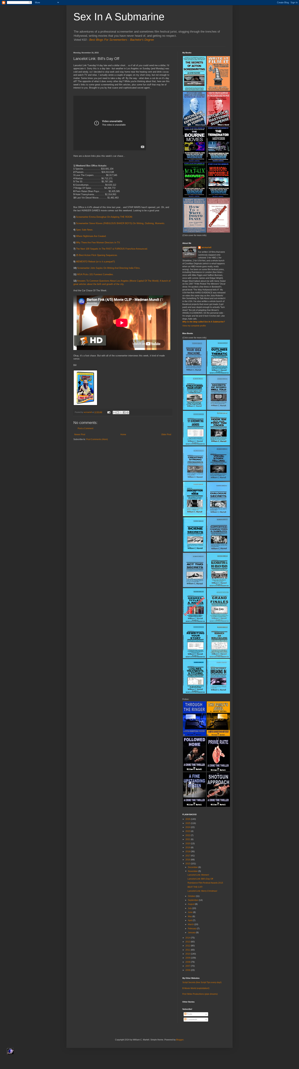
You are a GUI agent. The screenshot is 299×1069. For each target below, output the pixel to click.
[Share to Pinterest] (127, 412)
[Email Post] (108, 412)
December (193, 867)
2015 (188, 863)
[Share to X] (121, 412)
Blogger (179, 1040)
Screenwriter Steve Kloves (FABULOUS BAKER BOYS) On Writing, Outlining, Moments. (120, 223)
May (190, 916)
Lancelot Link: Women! (198, 875)
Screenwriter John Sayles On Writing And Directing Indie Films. (109, 268)
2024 (188, 827)
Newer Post (79, 434)
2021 (188, 839)
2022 (188, 835)
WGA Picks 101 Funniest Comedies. (95, 274)
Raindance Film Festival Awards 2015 (205, 883)
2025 (188, 823)
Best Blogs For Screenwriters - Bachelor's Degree (121, 39)
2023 (188, 831)
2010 (188, 954)
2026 (188, 819)
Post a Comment (85, 428)
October (192, 896)
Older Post (166, 434)
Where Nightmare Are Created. (91, 236)
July (190, 908)
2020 (188, 843)
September (193, 900)
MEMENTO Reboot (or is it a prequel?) (95, 261)
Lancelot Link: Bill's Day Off (200, 879)
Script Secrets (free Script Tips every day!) (201, 982)
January (192, 932)
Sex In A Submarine (118, 17)
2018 (188, 851)
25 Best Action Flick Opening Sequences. (97, 255)
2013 (188, 942)
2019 (188, 847)
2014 (188, 938)
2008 (188, 962)
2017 (188, 855)
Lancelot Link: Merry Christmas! (202, 891)
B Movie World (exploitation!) (195, 988)
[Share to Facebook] (124, 412)
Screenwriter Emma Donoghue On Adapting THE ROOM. (104, 217)
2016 (188, 859)
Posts (189, 1014)
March (191, 924)
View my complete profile (194, 326)
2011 (188, 950)
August (191, 904)
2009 (188, 958)
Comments (191, 1019)
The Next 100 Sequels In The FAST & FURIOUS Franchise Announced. (112, 248)
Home (123, 434)
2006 (188, 970)
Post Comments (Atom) (97, 439)
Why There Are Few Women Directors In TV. (98, 242)
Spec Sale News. (84, 229)
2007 (188, 966)
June (190, 912)
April (190, 920)
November (193, 871)
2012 (188, 945)
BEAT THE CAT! (195, 887)
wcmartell (206, 247)
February (192, 928)
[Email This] (114, 412)
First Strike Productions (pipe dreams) (200, 994)
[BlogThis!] (117, 412)
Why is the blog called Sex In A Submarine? (203, 322)
